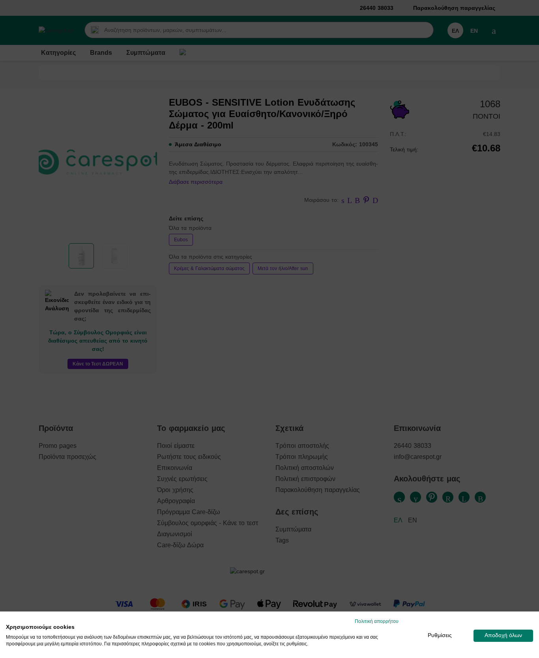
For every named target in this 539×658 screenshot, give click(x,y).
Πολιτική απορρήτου (377, 621)
